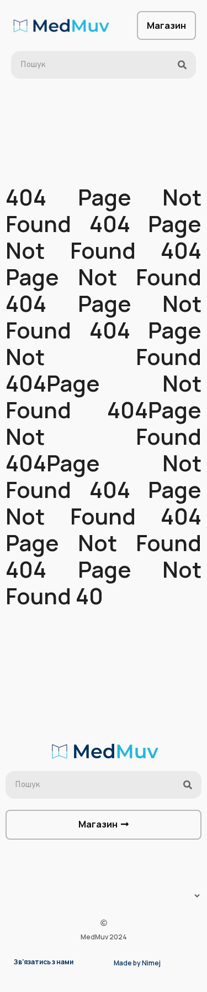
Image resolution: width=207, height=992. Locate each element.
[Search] (182, 65)
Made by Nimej (137, 963)
